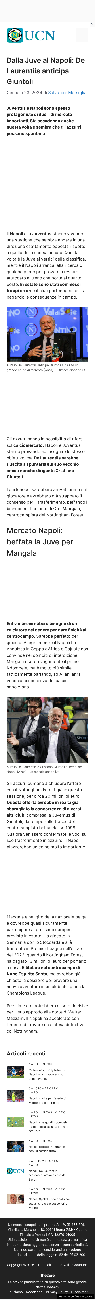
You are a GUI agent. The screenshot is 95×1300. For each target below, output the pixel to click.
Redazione (34, 1292)
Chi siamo (15, 1292)
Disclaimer (79, 1292)
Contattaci (80, 1265)
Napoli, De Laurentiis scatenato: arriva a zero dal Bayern (47, 1175)
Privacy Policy (57, 1292)
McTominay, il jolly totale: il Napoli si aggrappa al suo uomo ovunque (47, 1074)
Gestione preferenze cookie (76, 1296)
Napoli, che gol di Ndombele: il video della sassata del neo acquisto (48, 1126)
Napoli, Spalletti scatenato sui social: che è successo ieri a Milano (49, 1203)
